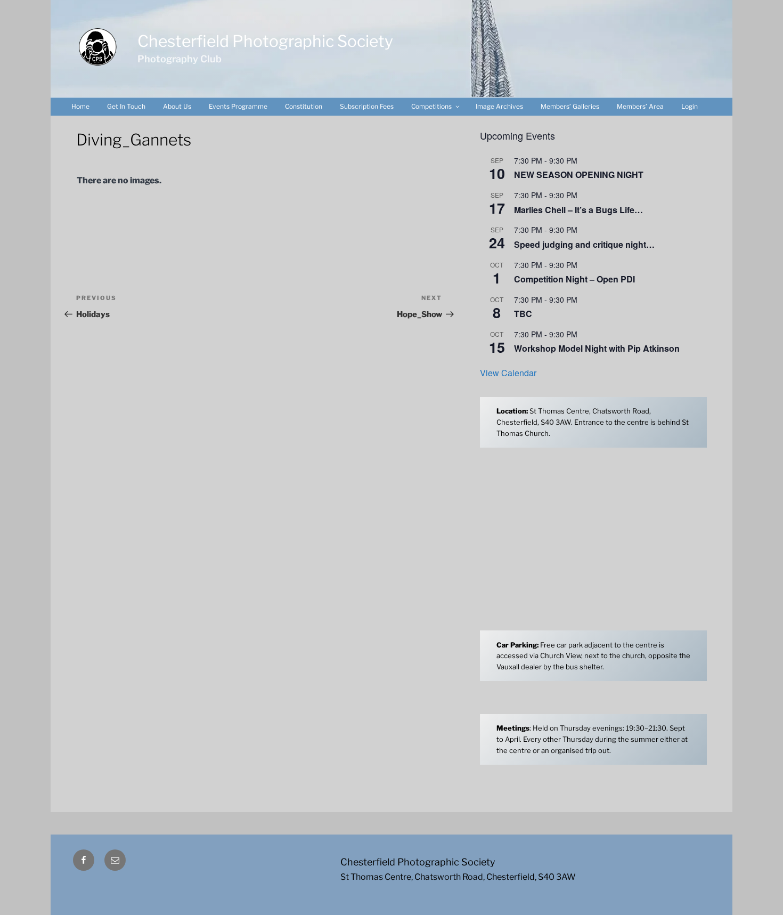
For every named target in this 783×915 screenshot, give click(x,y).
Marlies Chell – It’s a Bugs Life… (578, 210)
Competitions (431, 106)
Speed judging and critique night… (584, 244)
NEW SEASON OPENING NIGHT (578, 174)
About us (177, 106)
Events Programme (238, 106)
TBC (523, 313)
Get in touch (126, 106)
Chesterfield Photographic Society (265, 41)
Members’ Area (640, 106)
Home (80, 106)
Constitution (303, 106)
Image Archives (499, 106)
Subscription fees (367, 106)
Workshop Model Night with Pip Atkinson (597, 348)
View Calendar (508, 373)
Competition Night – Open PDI (574, 279)
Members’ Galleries (570, 106)
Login (689, 106)
